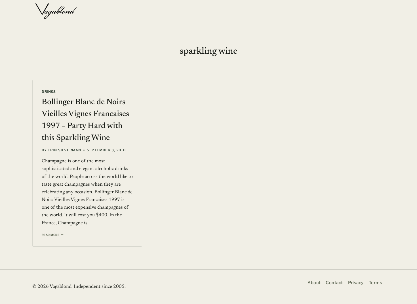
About (314, 282)
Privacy (356, 282)
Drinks (49, 92)
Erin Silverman (64, 150)
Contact (334, 282)
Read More (53, 234)
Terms (375, 282)
